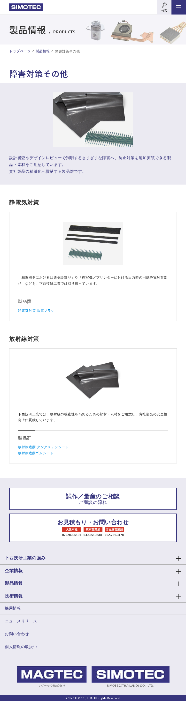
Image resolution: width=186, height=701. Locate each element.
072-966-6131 (71, 535)
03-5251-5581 (93, 535)
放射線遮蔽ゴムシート (36, 453)
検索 (164, 10)
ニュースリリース (21, 621)
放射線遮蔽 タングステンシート (43, 447)
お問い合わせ (17, 634)
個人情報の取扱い (21, 647)
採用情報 (13, 608)
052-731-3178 (114, 535)
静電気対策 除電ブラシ (36, 311)
